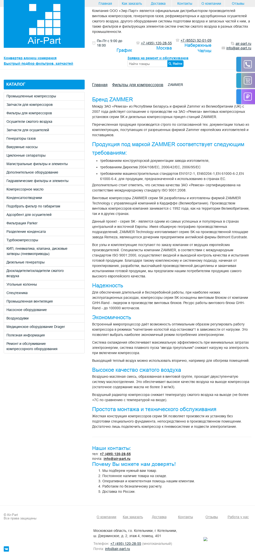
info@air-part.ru (117, 458)
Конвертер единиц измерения (30, 58)
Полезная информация (25, 335)
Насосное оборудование (26, 310)
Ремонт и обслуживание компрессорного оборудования (32, 346)
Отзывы (238, 3)
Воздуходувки (17, 318)
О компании (211, 3)
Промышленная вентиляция (29, 301)
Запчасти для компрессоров (29, 105)
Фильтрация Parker (22, 223)
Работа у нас (238, 517)
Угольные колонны (21, 284)
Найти (177, 63)
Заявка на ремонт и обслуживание (158, 58)
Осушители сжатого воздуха (29, 122)
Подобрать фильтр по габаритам (33, 206)
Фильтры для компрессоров (29, 113)
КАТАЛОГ (15, 84)
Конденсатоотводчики (24, 198)
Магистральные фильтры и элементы (37, 164)
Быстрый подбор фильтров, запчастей (38, 63)
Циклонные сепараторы (26, 155)
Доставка (158, 3)
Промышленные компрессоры (31, 96)
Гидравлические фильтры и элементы (37, 181)
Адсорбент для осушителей (29, 215)
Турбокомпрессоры (22, 240)
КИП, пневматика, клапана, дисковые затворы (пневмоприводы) (36, 251)
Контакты (184, 3)
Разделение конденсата (26, 232)
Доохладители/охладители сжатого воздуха (35, 273)
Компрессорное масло (25, 189)
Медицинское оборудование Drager (35, 327)
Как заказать (132, 3)
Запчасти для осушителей (27, 130)
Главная (105, 3)
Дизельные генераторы (25, 262)
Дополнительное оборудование (32, 172)
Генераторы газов (21, 138)
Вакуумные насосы (22, 147)
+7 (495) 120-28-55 (115, 454)
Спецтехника (17, 293)
